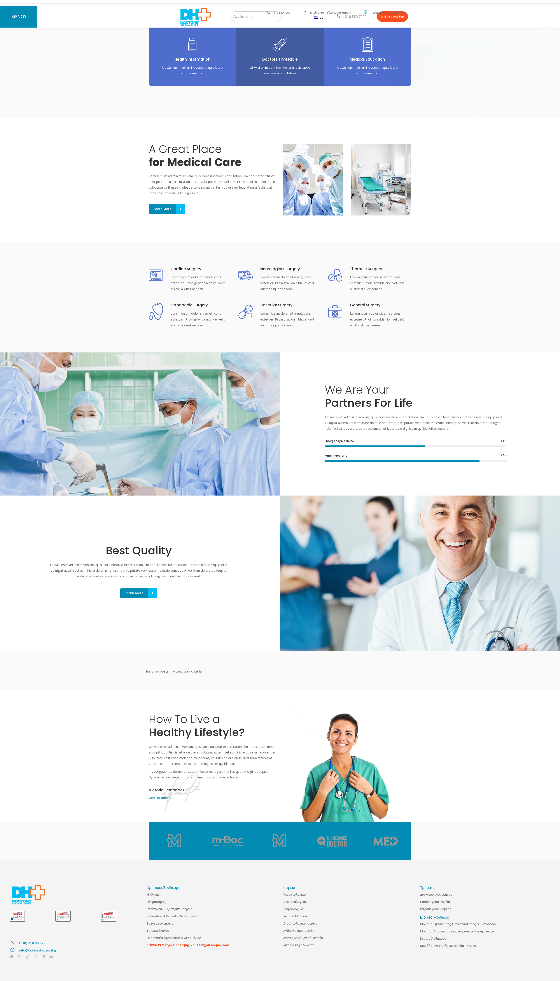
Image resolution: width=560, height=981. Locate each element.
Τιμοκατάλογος (158, 930)
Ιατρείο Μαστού (295, 916)
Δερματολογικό (294, 902)
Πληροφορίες (156, 902)
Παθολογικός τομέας (435, 902)
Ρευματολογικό (294, 894)
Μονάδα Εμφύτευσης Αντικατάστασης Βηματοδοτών (458, 924)
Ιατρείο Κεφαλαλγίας (298, 945)
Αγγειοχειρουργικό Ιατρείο (303, 938)
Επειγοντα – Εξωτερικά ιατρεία (169, 909)
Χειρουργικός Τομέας (435, 909)
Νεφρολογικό (293, 909)
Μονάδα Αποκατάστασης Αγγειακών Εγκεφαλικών (457, 931)
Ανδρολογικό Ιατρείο (298, 930)
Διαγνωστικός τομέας (436, 894)
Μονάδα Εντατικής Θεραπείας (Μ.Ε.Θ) (448, 946)
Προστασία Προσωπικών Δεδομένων (174, 938)
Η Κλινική (154, 894)
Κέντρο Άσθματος (433, 938)
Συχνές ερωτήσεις (160, 923)
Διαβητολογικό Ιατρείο (300, 923)
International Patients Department (171, 916)
